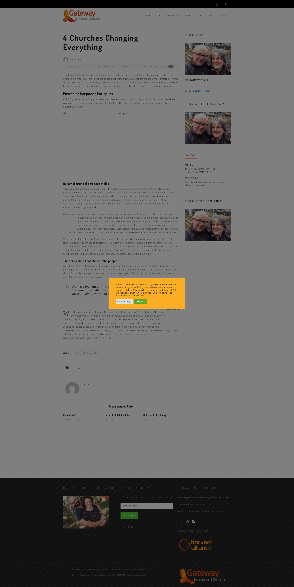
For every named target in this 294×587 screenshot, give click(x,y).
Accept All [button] (140, 301)
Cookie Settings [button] (124, 301)
